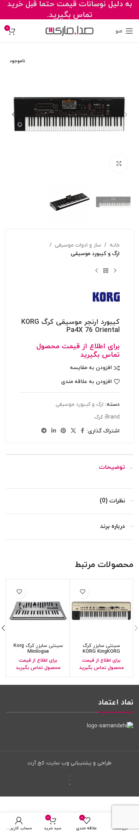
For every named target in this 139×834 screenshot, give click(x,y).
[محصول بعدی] (96, 271)
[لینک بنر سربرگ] (69, 9)
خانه (115, 245)
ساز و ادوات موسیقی (78, 245)
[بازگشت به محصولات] (105, 271)
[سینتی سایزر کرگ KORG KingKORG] (101, 610)
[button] (125, 114)
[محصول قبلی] (115, 271)
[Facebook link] (82, 431)
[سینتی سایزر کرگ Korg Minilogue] (38, 610)
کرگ (98, 417)
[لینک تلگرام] (44, 431)
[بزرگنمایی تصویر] (118, 163)
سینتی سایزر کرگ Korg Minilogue (38, 648)
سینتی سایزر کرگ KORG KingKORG (101, 648)
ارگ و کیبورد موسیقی (95, 253)
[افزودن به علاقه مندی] (82, 592)
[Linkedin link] (53, 431)
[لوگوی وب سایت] (69, 30)
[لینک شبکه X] (73, 431)
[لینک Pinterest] (63, 431)
